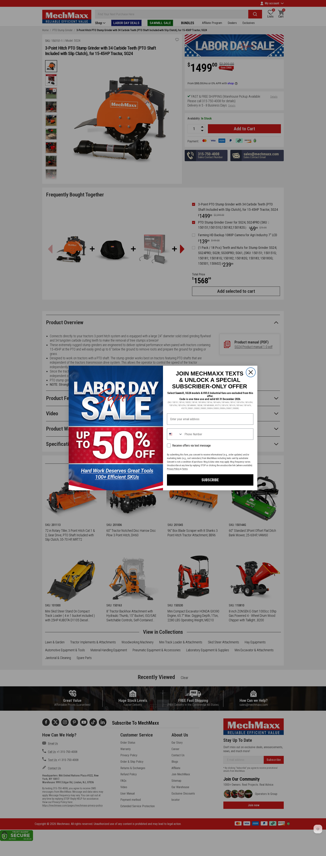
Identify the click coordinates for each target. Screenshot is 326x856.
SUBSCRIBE (210, 480)
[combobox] (175, 434)
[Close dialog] (250, 372)
